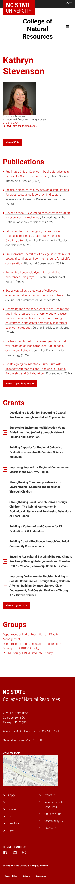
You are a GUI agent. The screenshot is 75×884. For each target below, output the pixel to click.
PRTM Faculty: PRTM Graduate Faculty (28, 653)
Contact (13, 809)
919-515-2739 (11, 122)
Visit (10, 816)
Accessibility (11, 876)
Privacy (26, 876)
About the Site (52, 814)
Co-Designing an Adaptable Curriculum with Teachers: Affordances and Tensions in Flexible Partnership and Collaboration (35, 368)
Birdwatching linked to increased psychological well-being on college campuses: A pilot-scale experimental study (35, 346)
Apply (11, 795)
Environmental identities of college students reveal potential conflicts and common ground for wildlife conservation (37, 258)
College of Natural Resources (37, 29)
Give (10, 802)
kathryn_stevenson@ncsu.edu (20, 125)
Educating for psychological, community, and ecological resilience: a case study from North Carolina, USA (34, 235)
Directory (13, 823)
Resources (41, 876)
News (11, 830)
